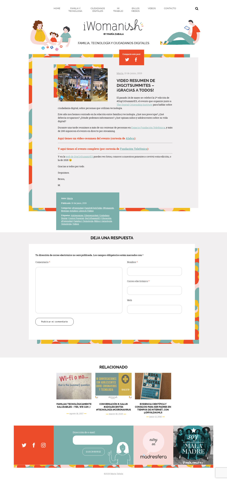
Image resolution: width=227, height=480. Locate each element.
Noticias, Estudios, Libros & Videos (77, 210)
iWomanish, (108, 208)
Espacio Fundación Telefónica (148, 127)
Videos (75, 223)
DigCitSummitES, (93, 218)
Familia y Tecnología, (83, 221)
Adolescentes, (77, 215)
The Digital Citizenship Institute (134, 104)
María (120, 73)
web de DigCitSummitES (80, 156)
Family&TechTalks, (93, 208)
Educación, (106, 218)
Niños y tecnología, (103, 221)
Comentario (42, 262)
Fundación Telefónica (133, 149)
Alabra (130, 138)
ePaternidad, (78, 208)
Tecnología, (66, 223)
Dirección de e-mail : (84, 432)
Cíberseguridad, (91, 215)
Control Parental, (76, 218)
